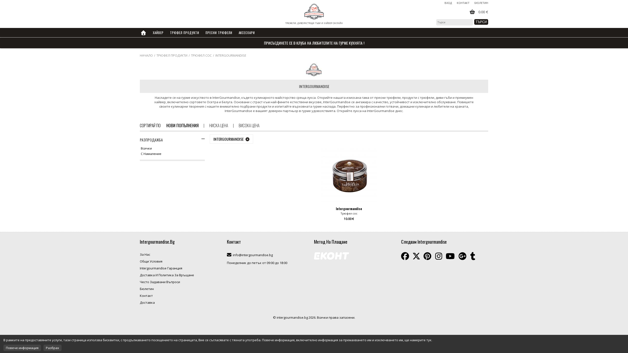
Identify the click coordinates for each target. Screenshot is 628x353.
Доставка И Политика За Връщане (167, 275)
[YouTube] (450, 256)
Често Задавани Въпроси (160, 282)
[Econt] (331, 256)
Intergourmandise (230, 55)
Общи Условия (151, 261)
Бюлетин (481, 3)
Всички (146, 149)
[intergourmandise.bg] (314, 12)
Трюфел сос (201, 55)
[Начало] (143, 32)
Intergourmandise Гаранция (161, 268)
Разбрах (52, 348)
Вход (448, 3)
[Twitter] (416, 256)
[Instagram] (438, 256)
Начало (146, 55)
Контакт (463, 3)
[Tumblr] (472, 256)
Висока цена (249, 125)
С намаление (151, 154)
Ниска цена (218, 125)
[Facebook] (405, 256)
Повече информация (22, 348)
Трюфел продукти (172, 55)
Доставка (147, 302)
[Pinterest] (427, 256)
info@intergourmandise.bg (253, 255)
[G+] (462, 256)
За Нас (145, 254)
